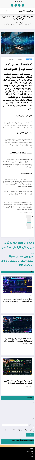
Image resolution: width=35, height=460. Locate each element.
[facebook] (28, 216)
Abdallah (20, 59)
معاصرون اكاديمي (26, 10)
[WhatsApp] (29, 219)
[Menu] (10, 11)
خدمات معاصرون (30, 451)
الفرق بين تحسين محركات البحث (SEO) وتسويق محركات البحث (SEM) (17, 260)
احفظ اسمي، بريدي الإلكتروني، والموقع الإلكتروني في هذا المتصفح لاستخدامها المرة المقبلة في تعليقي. (18, 430)
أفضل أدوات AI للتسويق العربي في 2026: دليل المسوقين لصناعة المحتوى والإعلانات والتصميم (17, 300)
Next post (32, 253)
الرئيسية (31, 448)
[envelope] (29, 227)
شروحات (29, 59)
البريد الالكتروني (31, 425)
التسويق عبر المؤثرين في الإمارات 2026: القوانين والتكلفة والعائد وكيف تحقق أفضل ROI (18, 382)
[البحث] (5, 11)
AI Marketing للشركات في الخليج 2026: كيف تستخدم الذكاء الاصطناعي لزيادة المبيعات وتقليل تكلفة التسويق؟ (17, 341)
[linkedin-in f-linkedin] (15, 5)
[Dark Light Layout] (1, 11)
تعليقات (33, 402)
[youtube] (12, 5)
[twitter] (29, 221)
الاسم (33, 419)
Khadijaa (30, 295)
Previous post (31, 240)
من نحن (31, 450)
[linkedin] (28, 224)
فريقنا (32, 453)
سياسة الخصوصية (29, 455)
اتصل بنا (31, 456)
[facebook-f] (23, 5)
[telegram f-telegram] (19, 5)
